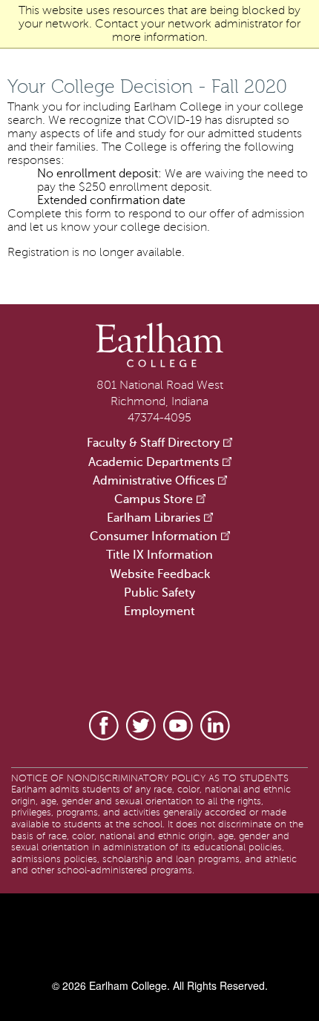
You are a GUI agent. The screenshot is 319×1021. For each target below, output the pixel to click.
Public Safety (159, 593)
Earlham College (126, 985)
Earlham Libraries (153, 518)
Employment (159, 611)
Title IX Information (159, 555)
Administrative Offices (153, 480)
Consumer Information (153, 536)
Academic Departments (153, 462)
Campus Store (153, 499)
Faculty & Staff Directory (153, 443)
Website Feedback (160, 574)
